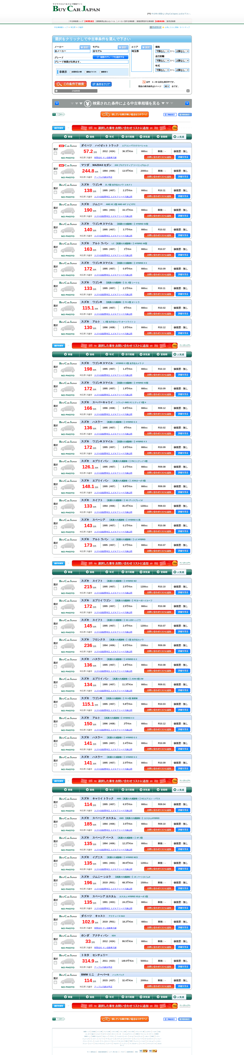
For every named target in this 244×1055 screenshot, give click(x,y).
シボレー (146, 1036)
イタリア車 (130, 1031)
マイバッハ (143, 1034)
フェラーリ (108, 1043)
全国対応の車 (77, 72)
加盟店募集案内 (102, 1052)
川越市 (80, 27)
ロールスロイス (148, 1039)
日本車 (94, 1031)
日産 (159, 1031)
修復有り (104, 72)
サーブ (122, 1045)
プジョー (85, 1043)
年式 (157, 65)
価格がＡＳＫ (91, 72)
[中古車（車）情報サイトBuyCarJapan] (76, 6)
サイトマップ (185, 27)
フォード (101, 1039)
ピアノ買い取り (113, 1052)
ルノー (91, 1043)
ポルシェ (105, 1036)
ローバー (114, 1041)
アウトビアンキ (151, 1043)
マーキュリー (109, 1039)
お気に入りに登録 (171, 27)
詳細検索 (76, 91)
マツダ (102, 1034)
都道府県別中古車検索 (145, 21)
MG (127, 1041)
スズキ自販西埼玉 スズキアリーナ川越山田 (113, 197)
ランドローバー (105, 1041)
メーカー (59, 47)
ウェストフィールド (139, 1041)
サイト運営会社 (91, 1052)
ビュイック (86, 1039)
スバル (97, 1034)
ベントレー (158, 1039)
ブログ (122, 1052)
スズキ (108, 1034)
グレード (59, 57)
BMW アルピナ (96, 1036)
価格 (157, 47)
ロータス (121, 1041)
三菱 (92, 1034)
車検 (136, 1052)
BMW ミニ (87, 1036)
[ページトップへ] (184, 345)
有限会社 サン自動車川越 (105, 158)
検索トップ (87, 1031)
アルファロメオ (99, 1043)
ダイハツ (114, 1034)
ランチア (142, 1043)
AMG (137, 1034)
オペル (131, 1036)
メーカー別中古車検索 (125, 21)
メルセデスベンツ (129, 1034)
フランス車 (122, 1031)
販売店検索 (171, 21)
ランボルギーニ (134, 1043)
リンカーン (94, 1039)
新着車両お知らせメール (105, 21)
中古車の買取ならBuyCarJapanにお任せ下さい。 (172, 14)
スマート (151, 1034)
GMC (152, 1036)
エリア (134, 47)
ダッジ (135, 1039)
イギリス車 (115, 1031)
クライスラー (128, 1039)
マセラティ (117, 1043)
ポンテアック (118, 1039)
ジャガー (97, 1041)
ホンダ (87, 1034)
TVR (130, 1041)
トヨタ (154, 1031)
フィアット (125, 1043)
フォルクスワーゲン (122, 1036)
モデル (96, 47)
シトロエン (158, 1041)
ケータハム (150, 1041)
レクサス (148, 1031)
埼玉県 (73, 27)
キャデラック (139, 1036)
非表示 (63, 71)
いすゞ (120, 1034)
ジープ (141, 1039)
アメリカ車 (107, 1031)
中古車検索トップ (76, 21)
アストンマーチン (88, 1041)
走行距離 (159, 56)
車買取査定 (90, 21)
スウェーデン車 (140, 1031)
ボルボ (159, 1043)
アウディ (112, 1036)
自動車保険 (160, 21)
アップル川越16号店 (103, 177)
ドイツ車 (100, 1031)
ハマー (158, 1036)
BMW (157, 1034)
